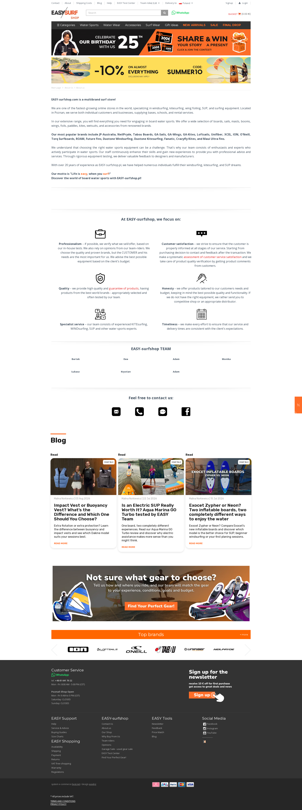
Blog (99, 3)
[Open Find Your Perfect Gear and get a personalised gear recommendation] (151, 593)
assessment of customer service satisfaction (213, 257)
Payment (56, 755)
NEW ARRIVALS (194, 25)
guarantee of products (124, 288)
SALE (214, 25)
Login (245, 3)
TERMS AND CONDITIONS (63, 801)
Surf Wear (153, 25)
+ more (244, 634)
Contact (55, 3)
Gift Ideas (171, 25)
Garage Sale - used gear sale (117, 749)
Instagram (212, 728)
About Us (69, 87)
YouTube (212, 732)
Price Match (158, 732)
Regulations (57, 771)
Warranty (56, 767)
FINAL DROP (232, 25)
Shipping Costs (84, 3)
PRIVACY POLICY (58, 804)
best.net (76, 784)
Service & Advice (60, 728)
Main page (56, 87)
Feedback (157, 728)
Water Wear (111, 25)
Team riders (146, 3)
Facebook (212, 723)
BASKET (233, 14)
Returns (55, 759)
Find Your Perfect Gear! (114, 757)
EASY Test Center (126, 3)
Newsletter (157, 723)
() (246, 13)
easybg (92, 784)
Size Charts (57, 736)
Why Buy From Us (111, 736)
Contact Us (107, 723)
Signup (229, 3)
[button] (298, 405)
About (68, 3)
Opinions (106, 744)
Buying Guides (59, 732)
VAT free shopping (61, 763)
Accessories (133, 25)
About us (106, 728)
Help (109, 3)
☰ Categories (66, 25)
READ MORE (60, 543)
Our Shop (107, 732)
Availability (57, 746)
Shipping (56, 750)
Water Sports (89, 25)
